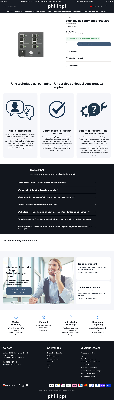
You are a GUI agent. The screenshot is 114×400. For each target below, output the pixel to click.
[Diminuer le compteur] (67, 44)
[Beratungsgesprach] (20, 110)
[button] (15, 6)
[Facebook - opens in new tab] (19, 385)
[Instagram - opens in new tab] (23, 385)
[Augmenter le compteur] (74, 44)
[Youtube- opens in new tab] (27, 385)
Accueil (5, 15)
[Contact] (94, 110)
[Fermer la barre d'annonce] (112, 1)
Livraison (74, 33)
